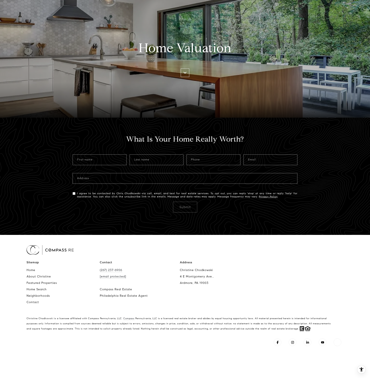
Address (83, 178)
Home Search (37, 289)
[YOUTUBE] (322, 342)
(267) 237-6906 (111, 270)
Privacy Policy (268, 196)
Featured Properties (42, 283)
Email (252, 159)
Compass (128, 318)
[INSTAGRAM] (292, 342)
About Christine (39, 276)
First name (84, 159)
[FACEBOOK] (277, 342)
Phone (195, 159)
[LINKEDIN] (307, 342)
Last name (141, 159)
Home (31, 270)
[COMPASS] (337, 342)
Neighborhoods (38, 296)
